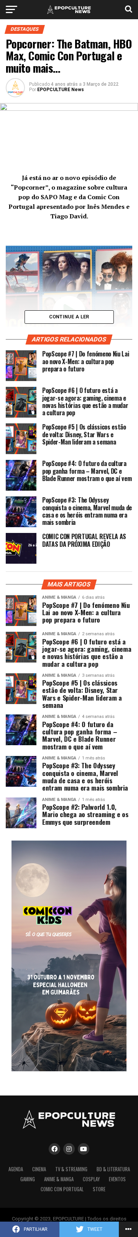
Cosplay (91, 1179)
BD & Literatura (113, 1169)
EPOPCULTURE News (60, 89)
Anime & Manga (59, 1179)
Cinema (39, 1169)
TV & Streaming (71, 1169)
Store (99, 1189)
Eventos (117, 1179)
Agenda (15, 1169)
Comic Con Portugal (62, 1189)
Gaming (27, 1179)
